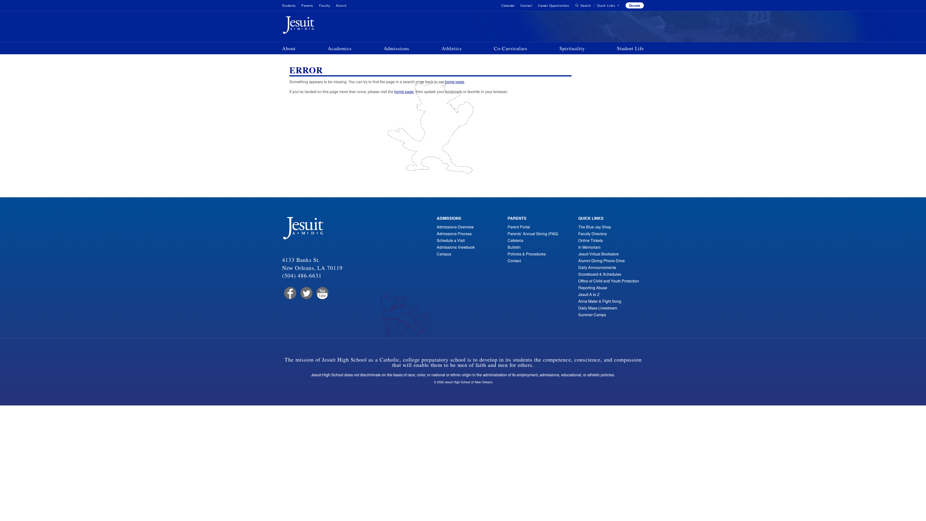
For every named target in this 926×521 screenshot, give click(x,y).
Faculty (324, 5)
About (289, 48)
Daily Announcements (597, 267)
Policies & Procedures (527, 254)
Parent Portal (519, 227)
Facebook (289, 293)
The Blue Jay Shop (594, 227)
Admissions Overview (455, 227)
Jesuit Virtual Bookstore (598, 254)
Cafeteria (515, 240)
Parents (307, 5)
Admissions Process (454, 233)
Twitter (306, 293)
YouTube (322, 293)
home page (454, 81)
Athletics (452, 48)
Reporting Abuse (592, 287)
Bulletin (514, 247)
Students (289, 5)
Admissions (396, 48)
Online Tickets (590, 240)
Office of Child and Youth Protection (608, 281)
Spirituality (572, 48)
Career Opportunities (553, 5)
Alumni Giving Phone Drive (601, 260)
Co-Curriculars (510, 48)
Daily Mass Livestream (597, 308)
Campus (444, 254)
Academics (340, 48)
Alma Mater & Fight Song (599, 301)
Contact (526, 5)
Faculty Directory (592, 233)
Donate (634, 5)
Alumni (341, 5)
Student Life (630, 48)
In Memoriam (589, 247)
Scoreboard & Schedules (599, 274)
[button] (608, 5)
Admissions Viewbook (456, 247)
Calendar (508, 5)
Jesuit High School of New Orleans (316, 26)
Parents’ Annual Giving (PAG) (533, 233)
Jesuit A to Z (588, 294)
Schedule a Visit (451, 240)
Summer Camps (592, 314)
